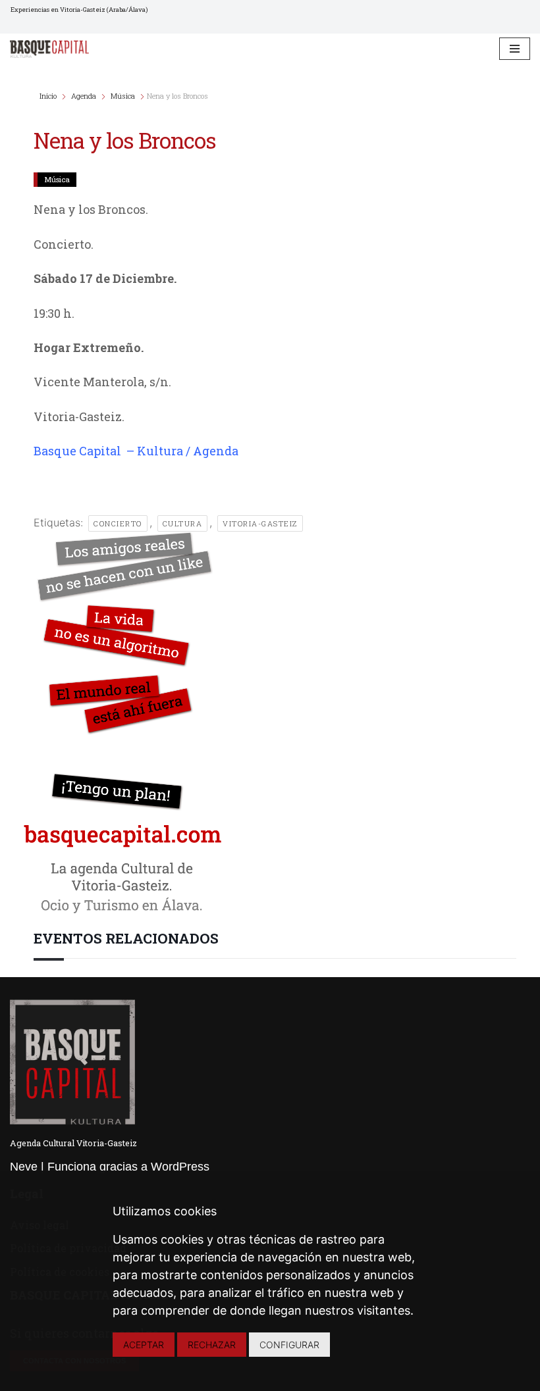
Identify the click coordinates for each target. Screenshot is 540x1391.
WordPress (180, 1166)
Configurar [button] (289, 1344)
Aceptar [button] (143, 1344)
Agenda (83, 96)
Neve (24, 1166)
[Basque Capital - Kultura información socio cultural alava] (49, 48)
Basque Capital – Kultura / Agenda (136, 451)
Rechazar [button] (212, 1344)
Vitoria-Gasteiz (260, 523)
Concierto (118, 523)
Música (123, 96)
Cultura (183, 523)
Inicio (49, 96)
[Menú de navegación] (514, 49)
